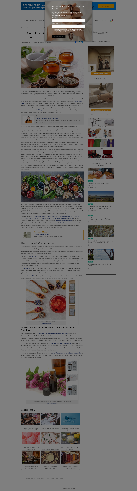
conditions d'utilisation (72, 31)
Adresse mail (55, 25)
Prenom (54, 19)
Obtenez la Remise (58, 37)
